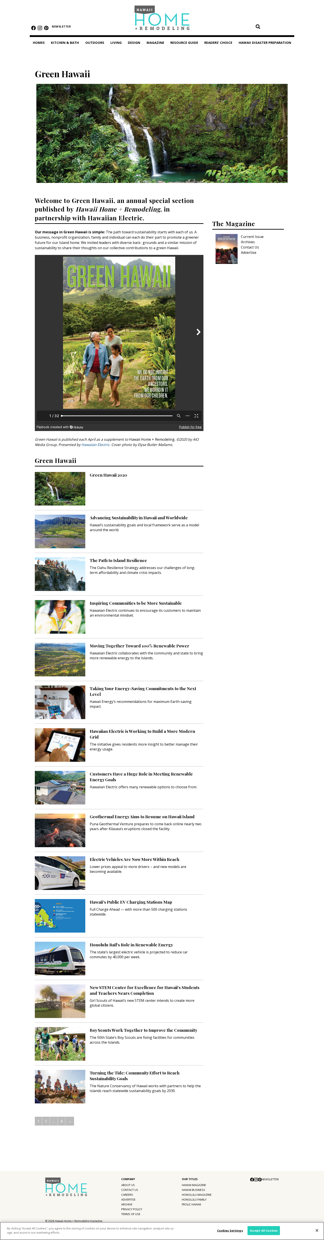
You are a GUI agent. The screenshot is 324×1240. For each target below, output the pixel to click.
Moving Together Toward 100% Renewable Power (139, 646)
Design (134, 42)
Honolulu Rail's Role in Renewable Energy (131, 944)
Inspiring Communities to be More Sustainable (136, 603)
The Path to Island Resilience (118, 560)
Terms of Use (130, 1214)
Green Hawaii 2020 (108, 475)
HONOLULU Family (194, 1199)
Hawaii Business (193, 1190)
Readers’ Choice (218, 42)
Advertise (248, 252)
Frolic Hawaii (191, 1204)
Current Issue (252, 236)
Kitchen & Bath (65, 42)
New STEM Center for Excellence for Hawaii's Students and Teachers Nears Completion (144, 990)
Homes (39, 42)
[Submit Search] (258, 26)
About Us (128, 1185)
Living (116, 42)
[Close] (317, 1230)
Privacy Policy (131, 1209)
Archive (126, 1204)
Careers (127, 1195)
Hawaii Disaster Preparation (265, 42)
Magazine (155, 42)
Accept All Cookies (263, 1231)
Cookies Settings (230, 1231)
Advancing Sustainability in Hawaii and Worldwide (139, 517)
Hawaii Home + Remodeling (162, 19)
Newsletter (61, 26)
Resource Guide (184, 42)
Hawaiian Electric (95, 444)
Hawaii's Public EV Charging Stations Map (131, 902)
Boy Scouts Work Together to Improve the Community (143, 1030)
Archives (248, 242)
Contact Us (250, 247)
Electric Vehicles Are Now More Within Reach (134, 859)
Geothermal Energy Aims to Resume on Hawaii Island (142, 816)
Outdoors (94, 42)
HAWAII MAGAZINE (194, 1185)
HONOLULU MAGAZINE (197, 1195)
